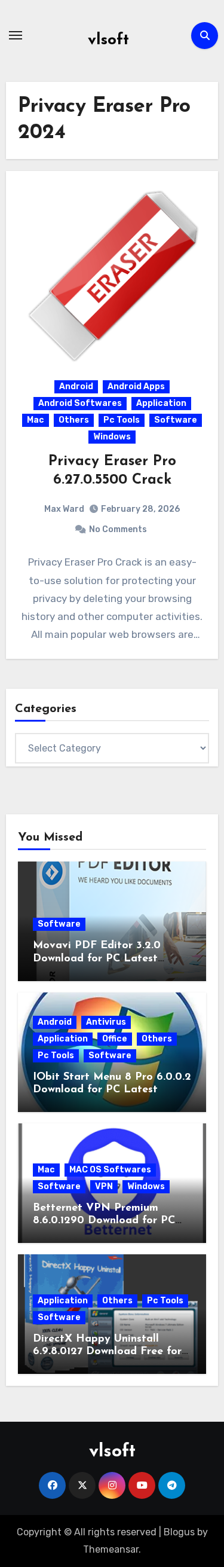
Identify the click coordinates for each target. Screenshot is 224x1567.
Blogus (179, 1532)
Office (114, 1039)
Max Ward (64, 509)
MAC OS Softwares (110, 1170)
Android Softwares (80, 403)
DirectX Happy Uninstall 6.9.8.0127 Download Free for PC (107, 1352)
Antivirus (106, 1022)
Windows (112, 437)
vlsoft (108, 40)
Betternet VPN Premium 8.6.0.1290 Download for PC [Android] (104, 1221)
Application (161, 403)
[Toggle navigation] (15, 35)
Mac (35, 420)
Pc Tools (121, 420)
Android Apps (136, 386)
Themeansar (111, 1549)
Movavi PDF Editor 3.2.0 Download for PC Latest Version (97, 958)
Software (175, 420)
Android (76, 386)
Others (74, 420)
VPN (104, 1186)
